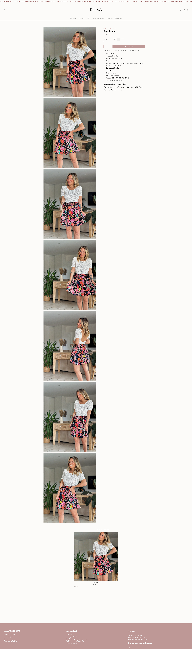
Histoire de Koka (9, 635)
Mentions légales (72, 643)
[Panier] (187, 9)
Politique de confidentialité (75, 641)
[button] (98, 18)
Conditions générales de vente (76, 639)
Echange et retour (72, 637)
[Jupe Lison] (96, 556)
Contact (6, 639)
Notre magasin (9, 637)
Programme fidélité (10, 641)
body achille (114, 56)
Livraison (69, 635)
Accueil (106, 28)
